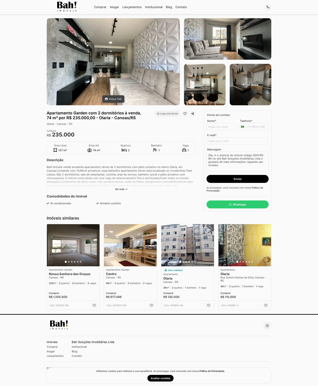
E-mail (211, 135)
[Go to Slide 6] (80, 262)
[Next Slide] (96, 245)
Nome (211, 121)
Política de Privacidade (211, 371)
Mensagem (214, 149)
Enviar (238, 179)
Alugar (114, 7)
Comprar (100, 7)
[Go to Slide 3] (72, 262)
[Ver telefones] (268, 7)
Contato (181, 7)
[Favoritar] (185, 114)
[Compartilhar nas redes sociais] (193, 114)
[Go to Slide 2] (69, 262)
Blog (169, 7)
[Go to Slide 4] (75, 262)
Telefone (246, 121)
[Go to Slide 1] (66, 262)
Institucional (153, 7)
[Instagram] (267, 326)
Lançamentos (132, 7)
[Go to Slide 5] (78, 262)
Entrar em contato (218, 115)
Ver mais (120, 189)
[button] (73, 245)
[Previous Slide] (50, 245)
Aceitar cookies (160, 378)
